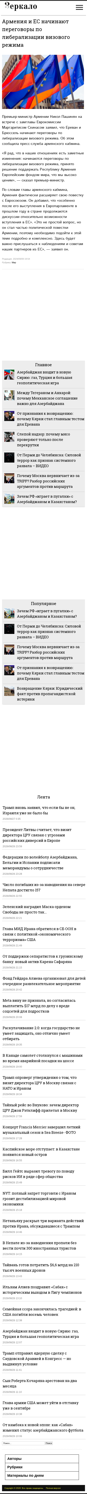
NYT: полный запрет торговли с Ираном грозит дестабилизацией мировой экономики (39, 1198)
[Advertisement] (43, 314)
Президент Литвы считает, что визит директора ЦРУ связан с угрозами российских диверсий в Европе (37, 835)
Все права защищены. (33, 1488)
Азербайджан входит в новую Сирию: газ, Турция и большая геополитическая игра (44, 377)
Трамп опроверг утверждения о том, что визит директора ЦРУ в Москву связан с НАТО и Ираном (40, 1083)
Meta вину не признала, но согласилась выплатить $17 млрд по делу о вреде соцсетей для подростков (39, 1006)
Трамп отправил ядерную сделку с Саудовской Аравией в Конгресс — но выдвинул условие (37, 1358)
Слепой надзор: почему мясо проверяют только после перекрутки (43, 439)
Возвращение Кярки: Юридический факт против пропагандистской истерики (50, 694)
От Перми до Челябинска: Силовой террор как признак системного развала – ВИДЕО (49, 460)
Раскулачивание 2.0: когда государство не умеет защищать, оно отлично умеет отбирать (41, 1033)
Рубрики (14, 1467)
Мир (14, 262)
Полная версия (53, 1488)
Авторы (14, 1459)
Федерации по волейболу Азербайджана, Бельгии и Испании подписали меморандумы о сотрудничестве (40, 862)
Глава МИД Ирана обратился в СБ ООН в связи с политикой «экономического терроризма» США (39, 934)
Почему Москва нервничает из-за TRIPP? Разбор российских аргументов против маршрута (48, 481)
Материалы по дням (25, 1476)
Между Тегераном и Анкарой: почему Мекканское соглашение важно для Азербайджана (47, 398)
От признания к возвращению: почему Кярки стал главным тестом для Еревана (50, 419)
